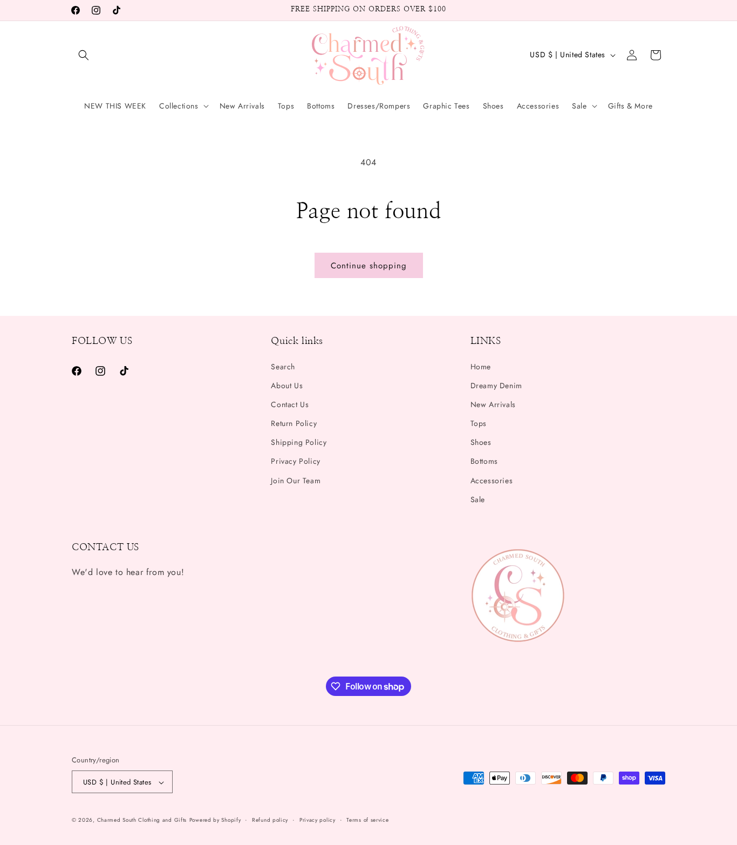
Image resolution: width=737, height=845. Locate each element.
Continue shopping (369, 266)
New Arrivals (493, 404)
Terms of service (367, 820)
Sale (477, 499)
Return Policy (294, 423)
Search (283, 366)
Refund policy (270, 820)
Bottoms (484, 461)
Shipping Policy (298, 442)
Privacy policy (317, 820)
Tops (478, 423)
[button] (83, 55)
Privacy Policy (295, 461)
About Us (287, 385)
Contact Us (290, 404)
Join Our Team (295, 480)
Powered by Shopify (215, 820)
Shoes (481, 442)
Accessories (491, 480)
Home (480, 366)
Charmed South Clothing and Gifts (142, 820)
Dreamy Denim (496, 385)
